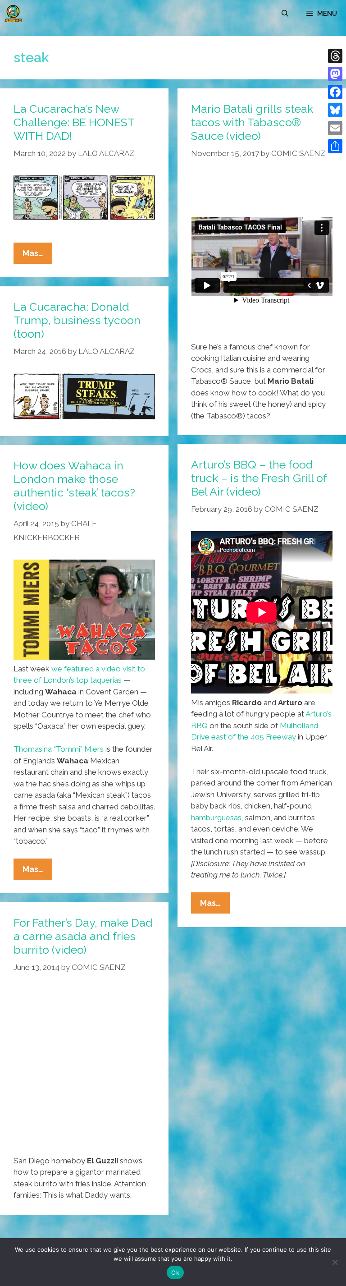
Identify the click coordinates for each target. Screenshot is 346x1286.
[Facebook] (335, 92)
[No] (334, 1262)
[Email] (335, 128)
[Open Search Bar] (285, 13)
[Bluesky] (335, 110)
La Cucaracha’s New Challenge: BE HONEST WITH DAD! (74, 122)
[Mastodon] (335, 74)
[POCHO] (14, 13)
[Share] (335, 146)
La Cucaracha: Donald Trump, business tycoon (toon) (77, 320)
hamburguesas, (217, 817)
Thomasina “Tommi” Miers (59, 748)
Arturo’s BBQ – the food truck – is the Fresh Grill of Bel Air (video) (259, 478)
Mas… (37, 256)
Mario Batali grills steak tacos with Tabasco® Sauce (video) (252, 122)
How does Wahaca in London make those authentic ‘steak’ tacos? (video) (74, 486)
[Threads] (335, 56)
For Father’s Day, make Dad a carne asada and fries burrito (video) (83, 936)
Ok (175, 1272)
